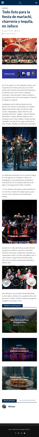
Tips (19, 374)
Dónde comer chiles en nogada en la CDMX (19, 378)
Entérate (5, 8)
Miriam (18, 31)
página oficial (17, 301)
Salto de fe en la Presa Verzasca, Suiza (19, 321)
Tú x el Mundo (19, 317)
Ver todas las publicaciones (27, 400)
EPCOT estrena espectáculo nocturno (19, 349)
